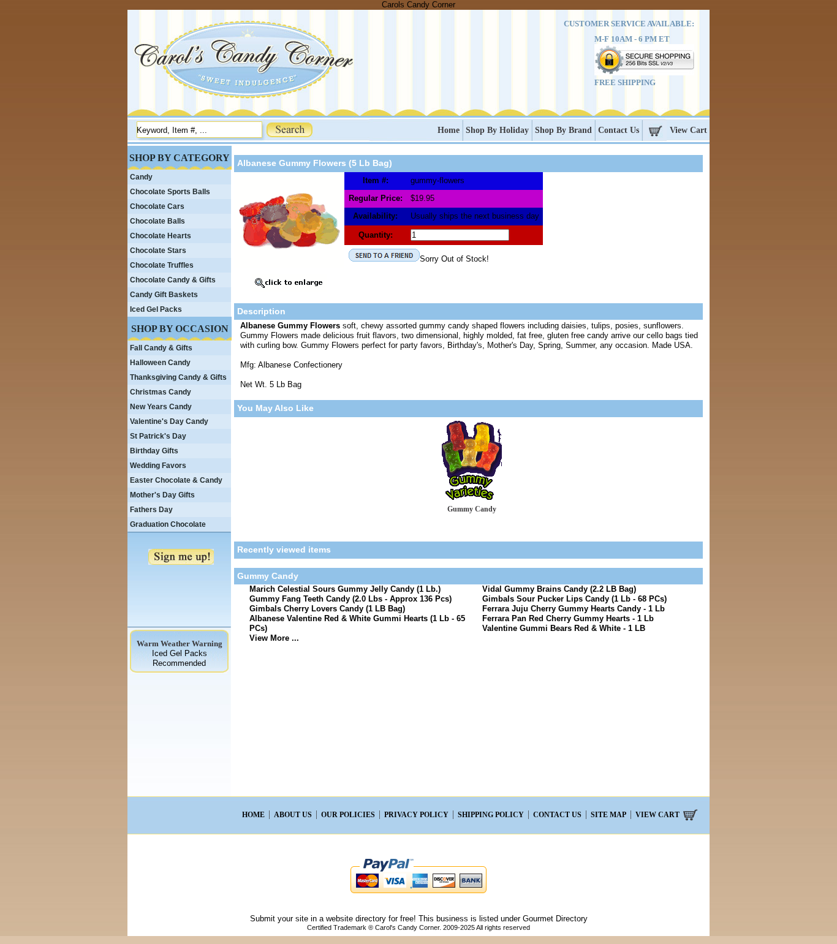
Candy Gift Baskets (164, 294)
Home (448, 130)
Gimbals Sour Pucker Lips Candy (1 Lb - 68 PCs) (574, 598)
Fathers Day (151, 509)
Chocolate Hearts (160, 236)
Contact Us (618, 130)
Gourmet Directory (555, 918)
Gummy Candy (471, 509)
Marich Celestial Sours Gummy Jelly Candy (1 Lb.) (345, 589)
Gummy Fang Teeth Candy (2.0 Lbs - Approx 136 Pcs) (350, 598)
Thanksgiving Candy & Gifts (178, 377)
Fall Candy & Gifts (161, 348)
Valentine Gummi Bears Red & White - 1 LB (563, 628)
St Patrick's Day (158, 436)
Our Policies (348, 814)
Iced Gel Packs (156, 309)
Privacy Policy (416, 814)
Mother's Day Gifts (162, 495)
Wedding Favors (158, 465)
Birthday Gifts (154, 451)
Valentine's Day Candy (169, 421)
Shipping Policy (491, 814)
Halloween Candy (160, 362)
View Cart (688, 130)
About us (293, 814)
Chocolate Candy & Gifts (173, 280)
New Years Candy (161, 406)
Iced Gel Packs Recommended (179, 658)
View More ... (274, 638)
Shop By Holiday (497, 130)
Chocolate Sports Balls (170, 191)
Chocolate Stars (158, 250)
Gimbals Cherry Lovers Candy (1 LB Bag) (327, 608)
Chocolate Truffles (162, 265)
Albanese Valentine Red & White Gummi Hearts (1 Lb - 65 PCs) (357, 623)
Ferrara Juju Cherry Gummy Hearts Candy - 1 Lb (573, 608)
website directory (356, 918)
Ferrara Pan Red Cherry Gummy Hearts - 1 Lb (568, 618)
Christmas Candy (160, 392)
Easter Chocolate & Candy (176, 480)
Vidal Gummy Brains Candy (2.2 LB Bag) (559, 589)
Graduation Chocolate (168, 524)
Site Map (608, 814)
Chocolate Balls (157, 221)
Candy (141, 177)
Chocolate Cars (157, 206)
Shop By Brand (563, 130)
